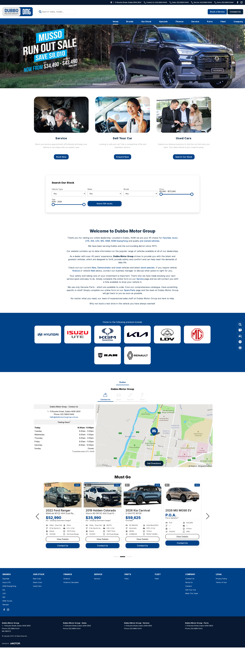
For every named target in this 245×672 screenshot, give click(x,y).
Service (195, 21)
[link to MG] (197, 334)
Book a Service (217, 11)
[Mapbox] (102, 465)
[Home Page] (17, 11)
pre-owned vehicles (149, 241)
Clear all (188, 183)
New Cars (37, 579)
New (94, 267)
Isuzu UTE (7, 582)
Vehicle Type (57, 189)
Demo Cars (37, 582)
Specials (163, 21)
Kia (4, 590)
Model (126, 189)
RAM (107, 241)
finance (76, 270)
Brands (129, 21)
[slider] (161, 194)
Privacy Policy (221, 579)
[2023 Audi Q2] (142, 494)
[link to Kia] (137, 334)
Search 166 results (105, 203)
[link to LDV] (167, 334)
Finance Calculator (71, 582)
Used (118, 267)
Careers (188, 586)
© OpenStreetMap (205, 466)
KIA (92, 241)
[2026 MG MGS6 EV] (63, 494)
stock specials (148, 267)
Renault (6, 605)
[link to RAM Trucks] (107, 355)
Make (90, 189)
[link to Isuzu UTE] (77, 334)
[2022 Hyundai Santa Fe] (182, 494)
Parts (210, 21)
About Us (189, 582)
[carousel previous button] (38, 516)
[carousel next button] (207, 516)
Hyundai (167, 238)
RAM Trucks (7, 601)
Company (238, 21)
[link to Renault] (137, 355)
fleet (93, 270)
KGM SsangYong (119, 241)
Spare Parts (129, 290)
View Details (142, 539)
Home (115, 21)
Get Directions (154, 463)
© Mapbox (193, 466)
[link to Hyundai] (47, 334)
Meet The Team (191, 593)
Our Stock (146, 21)
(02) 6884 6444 (67, 414)
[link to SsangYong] (107, 334)
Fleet (223, 21)
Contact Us (235, 11)
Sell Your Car (190, 590)
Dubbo (122, 382)
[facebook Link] (237, 2)
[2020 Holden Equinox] (102, 494)
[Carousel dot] (68, 84)
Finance (180, 21)
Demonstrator (104, 267)
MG (102, 241)
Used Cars (37, 586)
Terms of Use (221, 582)
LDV (97, 241)
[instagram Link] (241, 2)
